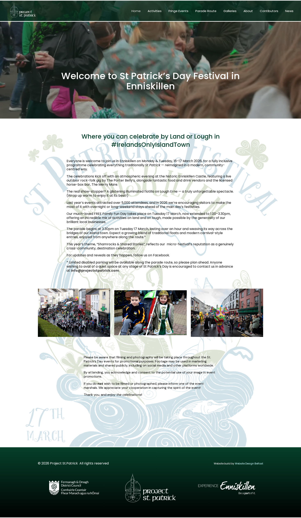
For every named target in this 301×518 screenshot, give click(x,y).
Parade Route (205, 11)
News (289, 11)
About (248, 11)
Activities (155, 11)
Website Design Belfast (249, 463)
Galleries (229, 11)
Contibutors (269, 11)
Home (136, 11)
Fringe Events (178, 11)
